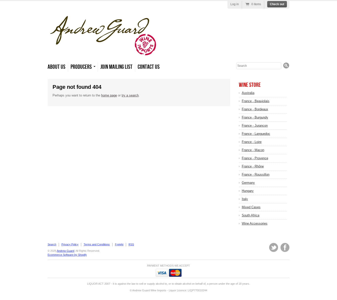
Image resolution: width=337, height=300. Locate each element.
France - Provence (255, 158)
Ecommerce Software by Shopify (67, 254)
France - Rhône (253, 166)
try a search (130, 95)
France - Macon (253, 150)
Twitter (273, 247)
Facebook (285, 247)
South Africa (250, 215)
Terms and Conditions (97, 244)
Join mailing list (116, 66)
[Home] (103, 54)
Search (52, 244)
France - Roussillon (255, 174)
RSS (131, 244)
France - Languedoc (256, 134)
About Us (56, 66)
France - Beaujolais (255, 101)
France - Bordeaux (255, 109)
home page (109, 95)
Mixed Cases (251, 207)
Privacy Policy (69, 244)
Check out (277, 4)
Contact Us (149, 66)
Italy (245, 199)
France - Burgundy (255, 117)
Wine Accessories (254, 223)
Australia (248, 93)
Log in (234, 4)
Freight (119, 244)
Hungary (248, 191)
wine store (250, 85)
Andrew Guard (65, 250)
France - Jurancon (255, 125)
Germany (248, 183)
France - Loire (252, 142)
